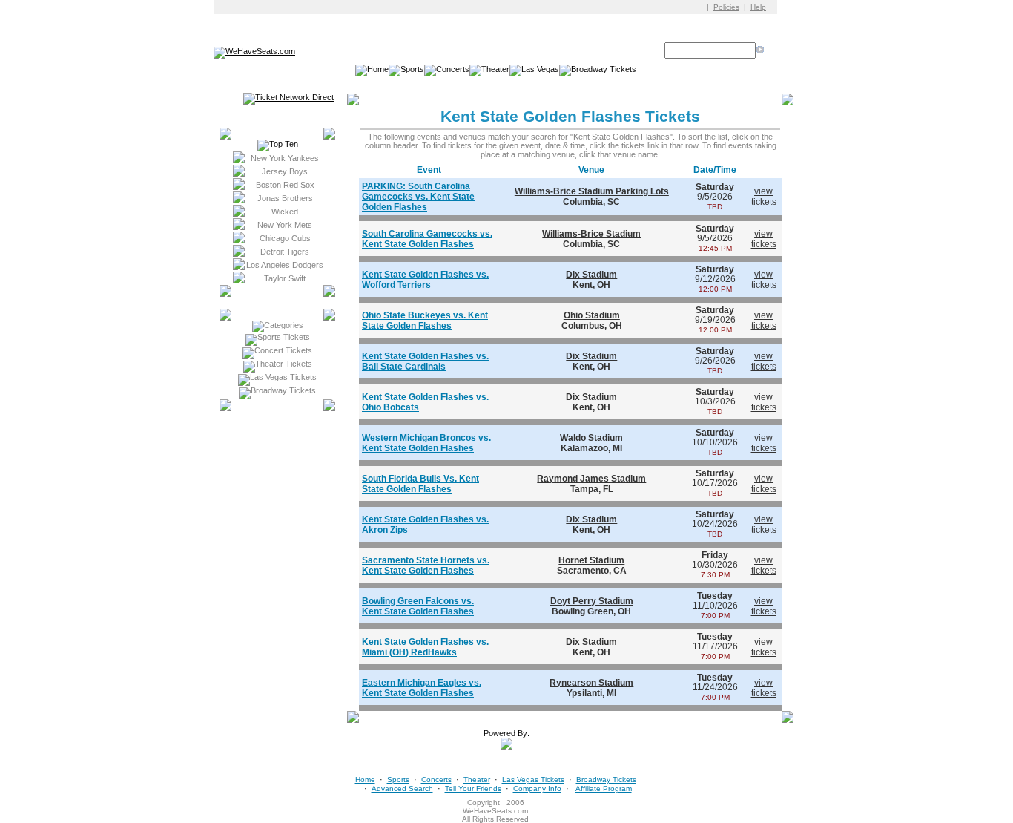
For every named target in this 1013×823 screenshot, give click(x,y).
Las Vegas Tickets (283, 377)
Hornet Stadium (591, 560)
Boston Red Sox (285, 184)
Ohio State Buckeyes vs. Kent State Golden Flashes (425, 320)
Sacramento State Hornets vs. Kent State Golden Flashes (425, 565)
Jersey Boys (285, 171)
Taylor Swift (285, 278)
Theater (476, 780)
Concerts (436, 780)
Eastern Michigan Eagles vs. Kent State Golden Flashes (421, 688)
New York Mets (284, 224)
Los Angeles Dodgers (284, 264)
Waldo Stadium (591, 438)
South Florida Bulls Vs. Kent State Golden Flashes (420, 483)
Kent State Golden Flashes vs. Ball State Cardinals (425, 361)
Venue (591, 170)
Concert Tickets (283, 350)
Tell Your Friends (473, 788)
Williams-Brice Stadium (591, 234)
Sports (398, 780)
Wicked (284, 211)
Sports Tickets (283, 336)
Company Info (537, 788)
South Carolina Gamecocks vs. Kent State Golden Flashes (427, 239)
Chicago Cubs (285, 238)
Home (365, 780)
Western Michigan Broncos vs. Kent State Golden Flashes (426, 443)
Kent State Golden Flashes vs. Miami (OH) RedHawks (425, 647)
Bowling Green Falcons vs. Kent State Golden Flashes (418, 606)
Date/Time (714, 170)
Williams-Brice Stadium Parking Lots (592, 191)
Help (758, 7)
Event (429, 170)
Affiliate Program (603, 788)
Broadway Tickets (283, 390)
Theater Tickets (283, 363)
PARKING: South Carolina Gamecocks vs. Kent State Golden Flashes (418, 196)
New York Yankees (285, 158)
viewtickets (763, 196)
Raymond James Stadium (591, 478)
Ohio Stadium (592, 315)
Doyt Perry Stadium (591, 601)
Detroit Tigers (284, 251)
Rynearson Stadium (591, 683)
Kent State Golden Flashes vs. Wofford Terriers (425, 279)
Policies (726, 7)
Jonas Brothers (285, 198)
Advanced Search (402, 788)
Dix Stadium (591, 274)
